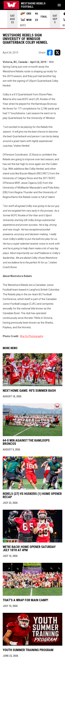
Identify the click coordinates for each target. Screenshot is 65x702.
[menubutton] (59, 5)
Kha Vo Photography (31, 336)
